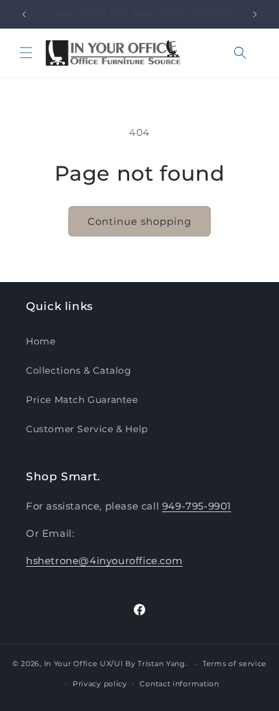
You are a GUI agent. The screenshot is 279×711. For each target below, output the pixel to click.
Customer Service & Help (87, 429)
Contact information (179, 683)
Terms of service (234, 663)
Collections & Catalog (79, 370)
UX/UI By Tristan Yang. (144, 663)
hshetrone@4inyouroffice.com (104, 560)
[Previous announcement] (24, 14)
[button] (26, 52)
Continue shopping (139, 221)
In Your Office (71, 663)
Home (40, 341)
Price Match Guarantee (82, 400)
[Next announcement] (255, 14)
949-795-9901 (196, 506)
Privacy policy (100, 683)
